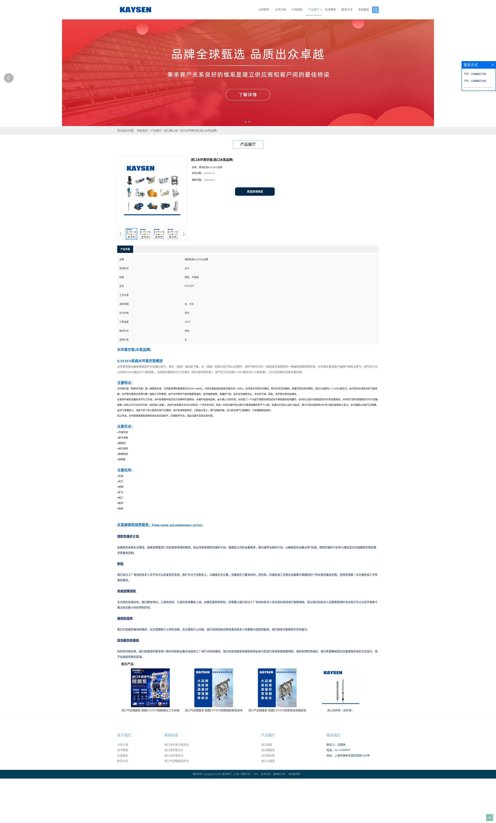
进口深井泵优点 (173, 755)
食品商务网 (294, 774)
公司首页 (263, 9)
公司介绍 (280, 9)
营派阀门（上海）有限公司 (236, 774)
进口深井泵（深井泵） (340, 710)
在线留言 (363, 9)
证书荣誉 (330, 9)
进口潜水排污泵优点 (176, 744)
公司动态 (297, 9)
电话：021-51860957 (338, 750)
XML (255, 774)
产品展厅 (313, 9)
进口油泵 (266, 744)
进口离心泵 (171, 130)
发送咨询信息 (255, 191)
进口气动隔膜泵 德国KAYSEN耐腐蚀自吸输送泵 (277, 710)
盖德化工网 (279, 774)
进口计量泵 (268, 761)
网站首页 (142, 130)
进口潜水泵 (268, 755)
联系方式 (347, 9)
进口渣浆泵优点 (173, 750)
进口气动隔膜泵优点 (176, 761)
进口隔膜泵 (268, 750)
